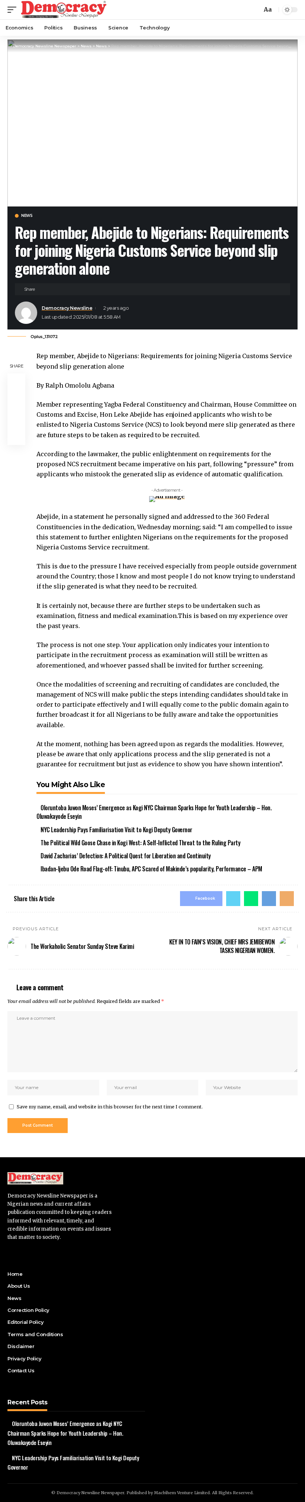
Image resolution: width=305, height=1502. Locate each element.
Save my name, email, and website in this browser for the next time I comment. (110, 1107)
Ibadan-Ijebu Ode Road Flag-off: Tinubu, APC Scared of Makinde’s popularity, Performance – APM (151, 868)
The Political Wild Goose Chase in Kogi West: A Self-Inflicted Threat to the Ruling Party (140, 842)
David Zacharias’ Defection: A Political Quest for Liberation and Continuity (126, 855)
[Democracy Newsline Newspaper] (64, 9)
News (26, 216)
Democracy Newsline (67, 308)
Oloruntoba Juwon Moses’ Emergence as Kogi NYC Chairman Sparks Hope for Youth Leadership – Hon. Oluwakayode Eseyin (154, 812)
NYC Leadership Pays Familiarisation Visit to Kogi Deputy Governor (116, 829)
